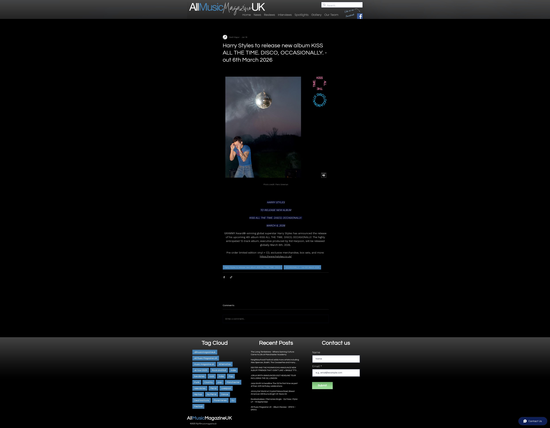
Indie (221, 376)
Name (316, 352)
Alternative (225, 364)
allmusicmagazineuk (204, 352)
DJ (233, 400)
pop (220, 382)
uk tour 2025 (200, 370)
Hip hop (198, 394)
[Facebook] (360, 16)
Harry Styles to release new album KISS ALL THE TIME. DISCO (253, 267)
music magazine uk (204, 364)
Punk (196, 382)
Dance (224, 394)
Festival (198, 406)
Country (208, 382)
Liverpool (226, 388)
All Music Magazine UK (205, 358)
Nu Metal (211, 394)
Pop (231, 376)
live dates (199, 376)
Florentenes (220, 400)
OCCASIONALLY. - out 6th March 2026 (302, 267)
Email (316, 366)
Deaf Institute (201, 400)
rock (211, 376)
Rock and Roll (219, 370)
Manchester (233, 382)
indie (233, 370)
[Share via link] (231, 277)
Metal (213, 388)
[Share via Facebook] (224, 277)
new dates (200, 388)
